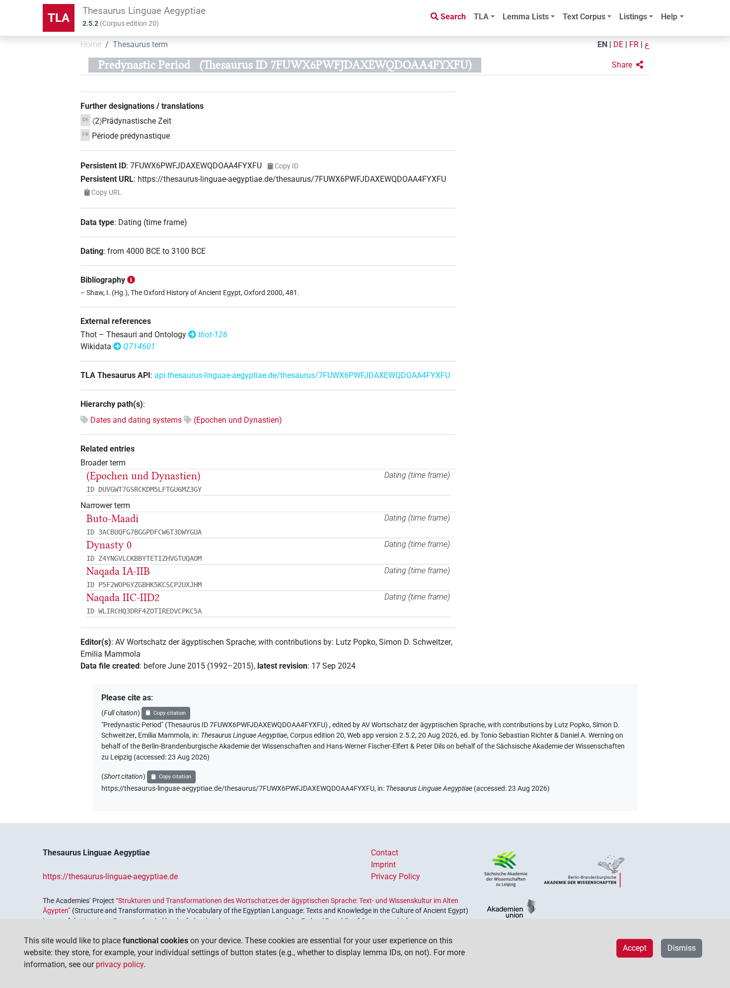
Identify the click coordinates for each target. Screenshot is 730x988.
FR (634, 44)
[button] (627, 65)
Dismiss (681, 948)
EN (602, 44)
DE (618, 44)
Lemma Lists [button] (526, 16)
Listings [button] (633, 16)
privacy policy (120, 964)
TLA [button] (481, 16)
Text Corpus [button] (584, 16)
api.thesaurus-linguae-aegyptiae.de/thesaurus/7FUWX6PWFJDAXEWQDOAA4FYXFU (302, 375)
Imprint (383, 864)
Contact (384, 852)
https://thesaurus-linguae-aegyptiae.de (110, 876)
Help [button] (669, 16)
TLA (59, 18)
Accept (635, 948)
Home (90, 44)
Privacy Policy (395, 876)
